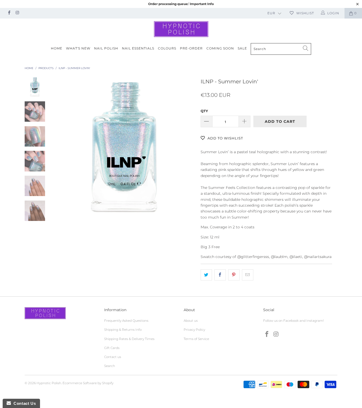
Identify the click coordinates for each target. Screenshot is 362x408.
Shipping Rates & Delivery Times (129, 339)
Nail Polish (106, 48)
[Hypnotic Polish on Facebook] (9, 13)
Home (56, 48)
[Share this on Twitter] (206, 274)
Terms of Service (196, 339)
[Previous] (61, 147)
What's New (78, 48)
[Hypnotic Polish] (181, 29)
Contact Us (23, 403)
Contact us (112, 357)
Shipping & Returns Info (123, 330)
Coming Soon (220, 48)
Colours (167, 48)
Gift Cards (112, 348)
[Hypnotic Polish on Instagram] (17, 13)
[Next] (188, 147)
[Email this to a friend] (247, 274)
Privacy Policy (194, 330)
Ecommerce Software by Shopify (88, 383)
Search (109, 366)
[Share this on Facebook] (220, 274)
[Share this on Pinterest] (234, 274)
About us (191, 321)
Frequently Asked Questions (126, 321)
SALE (242, 48)
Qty (204, 111)
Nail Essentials (138, 48)
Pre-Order (191, 48)
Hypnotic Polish (49, 383)
